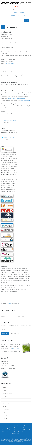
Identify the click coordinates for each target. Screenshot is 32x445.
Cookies (5, 415)
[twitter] (13, 9)
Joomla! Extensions (7, 394)
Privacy (22, 12)
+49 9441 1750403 (15, 15)
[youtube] (16, 9)
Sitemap (5, 418)
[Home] (16, 2)
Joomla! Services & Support (10, 397)
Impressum (15, 12)
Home (10, 303)
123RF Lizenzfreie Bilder (10, 120)
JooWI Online (15, 348)
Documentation (7, 400)
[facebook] (11, 9)
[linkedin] (18, 9)
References (6, 403)
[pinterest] (15, 9)
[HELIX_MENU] (30, 20)
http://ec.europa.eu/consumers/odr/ (16, 98)
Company (5, 390)
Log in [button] (26, 20)
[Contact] (16, 374)
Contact (23, 15)
